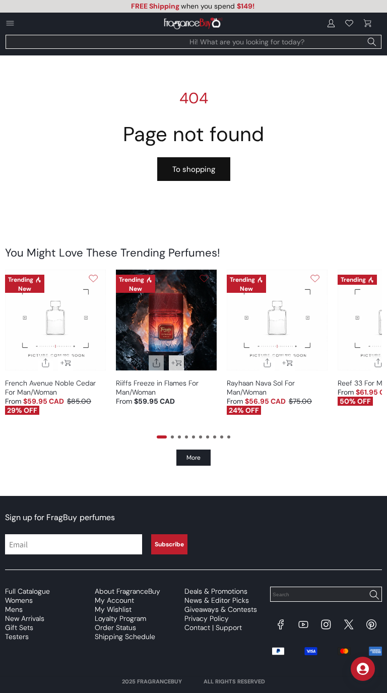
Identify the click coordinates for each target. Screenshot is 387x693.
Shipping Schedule (125, 636)
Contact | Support (213, 627)
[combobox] (193, 41)
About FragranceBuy (127, 591)
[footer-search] (373, 595)
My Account (114, 600)
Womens (19, 600)
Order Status (115, 627)
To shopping (193, 169)
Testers (17, 636)
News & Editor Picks (216, 600)
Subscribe (169, 544)
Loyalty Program (120, 618)
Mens (14, 609)
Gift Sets (19, 627)
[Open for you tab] (363, 669)
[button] (367, 23)
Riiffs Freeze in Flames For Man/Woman (157, 388)
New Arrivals (24, 618)
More (193, 458)
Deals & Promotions (215, 591)
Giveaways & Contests (220, 609)
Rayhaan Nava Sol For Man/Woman (261, 388)
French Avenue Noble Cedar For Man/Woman (50, 388)
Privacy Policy (206, 618)
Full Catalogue (27, 591)
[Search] (372, 41)
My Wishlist (113, 609)
